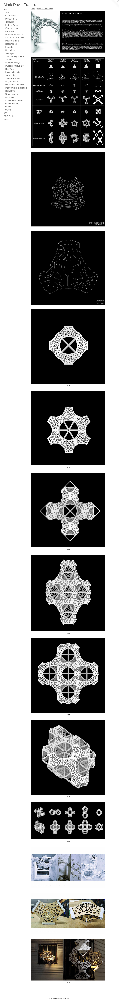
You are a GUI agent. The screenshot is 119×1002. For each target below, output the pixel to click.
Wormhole (10, 75)
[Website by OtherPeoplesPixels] (114, 4)
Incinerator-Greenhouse (16, 100)
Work (6, 9)
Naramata (10, 97)
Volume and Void (13, 78)
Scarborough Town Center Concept (16, 37)
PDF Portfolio (10, 116)
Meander (9, 47)
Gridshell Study (12, 103)
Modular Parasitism (14, 34)
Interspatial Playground (16, 88)
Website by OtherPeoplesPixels (59, 998)
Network (7, 110)
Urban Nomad (11, 94)
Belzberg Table (12, 41)
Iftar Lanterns (11, 28)
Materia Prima (11, 25)
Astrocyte (9, 53)
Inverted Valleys (12, 63)
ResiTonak (10, 69)
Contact (7, 107)
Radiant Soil (11, 44)
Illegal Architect (12, 81)
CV (5, 113)
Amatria (9, 59)
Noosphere (10, 50)
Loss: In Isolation (13, 72)
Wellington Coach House (16, 85)
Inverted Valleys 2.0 (14, 66)
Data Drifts (10, 91)
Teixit (7, 12)
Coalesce (9, 22)
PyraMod (9, 31)
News (6, 119)
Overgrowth (10, 16)
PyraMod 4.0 (11, 19)
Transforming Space (14, 56)
